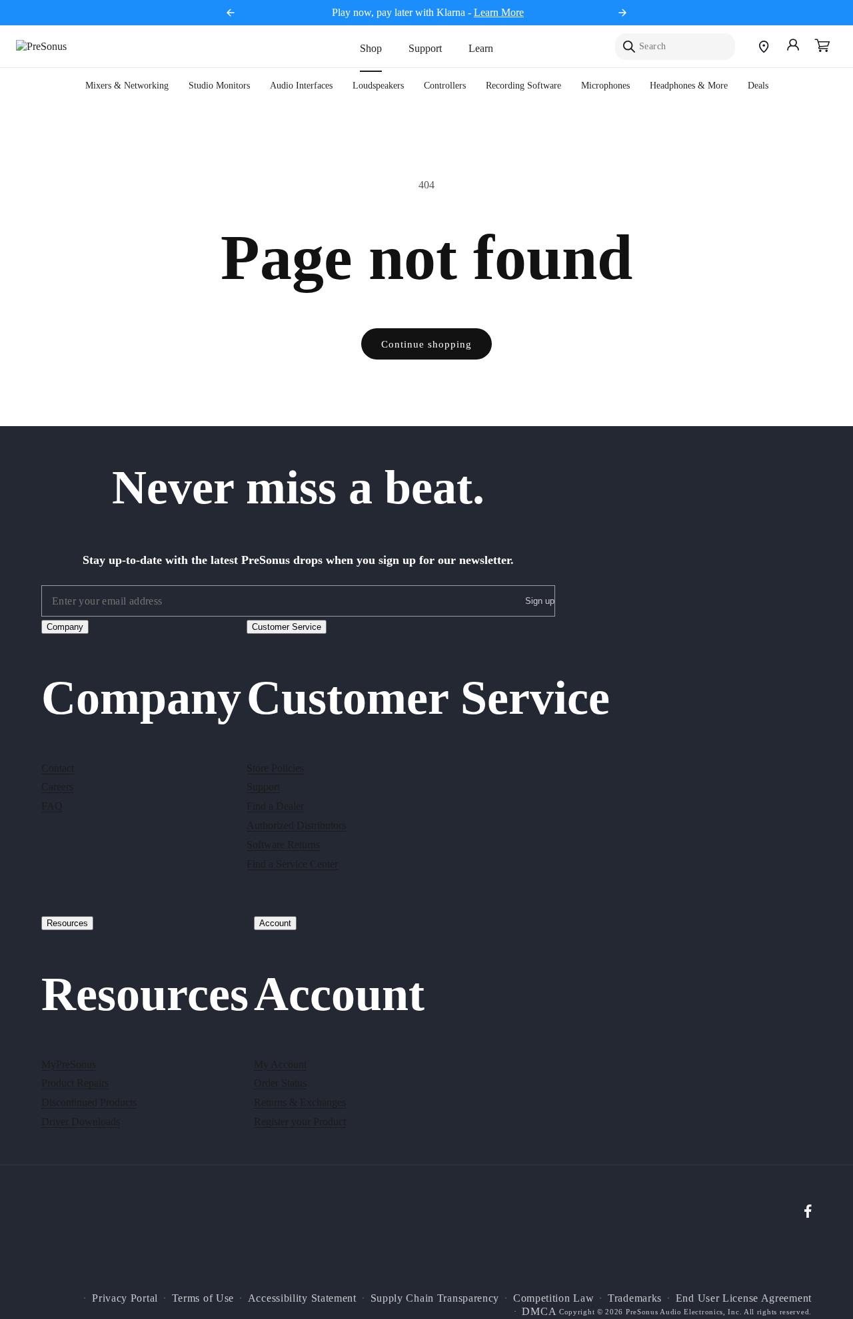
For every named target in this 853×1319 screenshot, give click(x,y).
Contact (57, 767)
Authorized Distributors (296, 824)
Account (275, 923)
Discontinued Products (89, 1102)
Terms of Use (203, 1298)
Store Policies (275, 767)
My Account (280, 1063)
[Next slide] (622, 13)
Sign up (539, 602)
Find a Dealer (275, 806)
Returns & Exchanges (300, 1102)
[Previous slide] (231, 13)
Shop (371, 48)
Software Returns (283, 844)
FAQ (52, 806)
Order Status (280, 1083)
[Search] (629, 47)
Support (425, 48)
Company (65, 627)
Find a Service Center (292, 863)
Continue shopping (426, 344)
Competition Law (553, 1298)
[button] (822, 46)
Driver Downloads (80, 1121)
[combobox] (675, 46)
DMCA (539, 1312)
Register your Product (300, 1121)
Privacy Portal (125, 1298)
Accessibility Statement (302, 1298)
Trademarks (635, 1298)
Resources (67, 923)
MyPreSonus (68, 1063)
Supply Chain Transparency (435, 1298)
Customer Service (286, 627)
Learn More (499, 12)
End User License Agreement (744, 1298)
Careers (57, 786)
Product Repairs (75, 1083)
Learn (480, 48)
